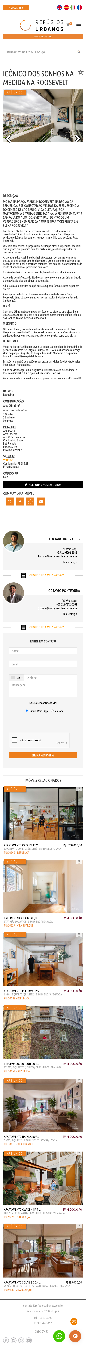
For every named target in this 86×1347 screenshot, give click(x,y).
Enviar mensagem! (43, 755)
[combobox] (16, 677)
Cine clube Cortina (49, 373)
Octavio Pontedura (64, 590)
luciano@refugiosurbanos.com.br (57, 556)
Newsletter (16, 7)
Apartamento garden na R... (22, 1209)
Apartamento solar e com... (22, 1282)
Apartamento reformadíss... (22, 991)
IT (73, 7)
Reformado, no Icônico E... (21, 1064)
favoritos (45, 485)
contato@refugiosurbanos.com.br (43, 1305)
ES (66, 7)
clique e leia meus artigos (47, 575)
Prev (8, 138)
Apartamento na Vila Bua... (21, 1137)
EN (59, 7)
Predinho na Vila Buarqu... (21, 918)
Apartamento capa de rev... (22, 845)
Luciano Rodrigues (64, 538)
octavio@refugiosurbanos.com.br (57, 608)
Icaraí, (17, 329)
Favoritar (79, 788)
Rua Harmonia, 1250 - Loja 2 (43, 1311)
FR (79, 7)
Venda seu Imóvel (43, 36)
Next (78, 138)
